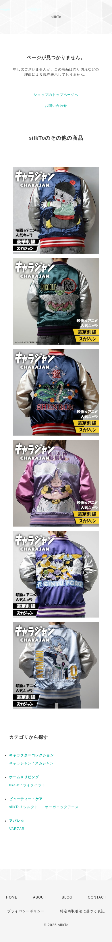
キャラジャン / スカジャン (31, 763)
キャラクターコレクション (31, 755)
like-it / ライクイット (27, 785)
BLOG (67, 897)
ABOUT (39, 897)
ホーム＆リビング (24, 777)
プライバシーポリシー (26, 911)
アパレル (16, 821)
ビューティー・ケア (26, 799)
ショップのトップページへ (56, 95)
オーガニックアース (62, 807)
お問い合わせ (56, 106)
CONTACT (97, 897)
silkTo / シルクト (23, 807)
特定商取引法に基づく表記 (82, 911)
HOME (12, 897)
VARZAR (17, 829)
